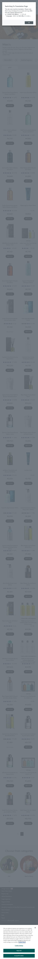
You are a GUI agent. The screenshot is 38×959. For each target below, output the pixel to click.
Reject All (19, 950)
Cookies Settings (19, 945)
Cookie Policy (22, 942)
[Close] (35, 928)
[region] (19, 942)
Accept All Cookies (19, 955)
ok (29, 22)
